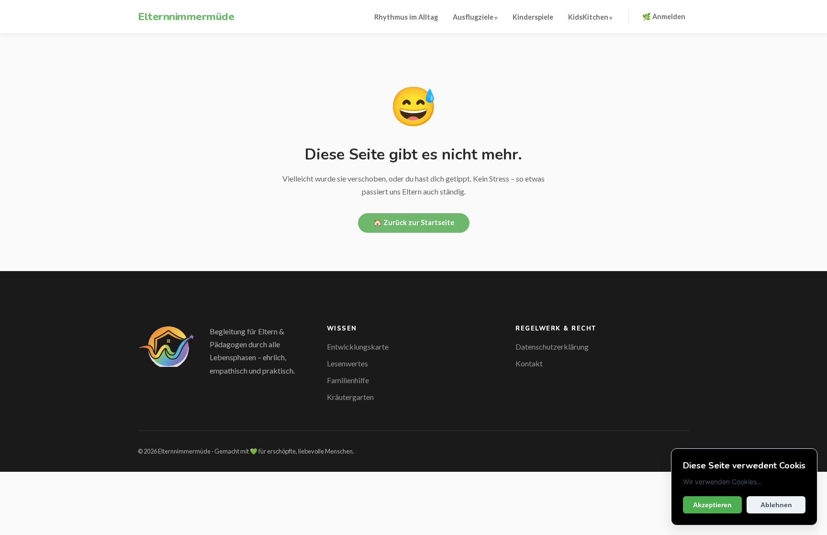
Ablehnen (776, 505)
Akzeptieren (712, 505)
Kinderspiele (533, 17)
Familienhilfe (348, 380)
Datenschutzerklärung (552, 346)
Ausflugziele (473, 17)
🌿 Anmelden (663, 16)
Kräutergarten (350, 396)
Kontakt (529, 363)
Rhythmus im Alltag (406, 17)
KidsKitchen (588, 17)
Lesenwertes (347, 363)
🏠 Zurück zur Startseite (413, 222)
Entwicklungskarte (358, 346)
